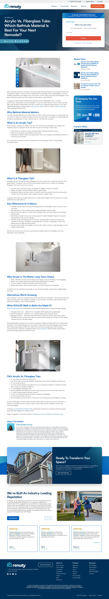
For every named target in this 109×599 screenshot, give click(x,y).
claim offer (87, 142)
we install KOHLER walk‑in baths (23, 409)
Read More (65, 542)
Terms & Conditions (87, 43)
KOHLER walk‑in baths (13, 308)
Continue (83, 38)
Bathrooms (75, 565)
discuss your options (38, 106)
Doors (74, 569)
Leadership (59, 571)
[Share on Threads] (20, 41)
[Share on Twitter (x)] (18, 41)
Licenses (91, 573)
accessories (43, 328)
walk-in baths (59, 106)
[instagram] (10, 574)
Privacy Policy (78, 43)
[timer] (88, 130)
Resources (74, 6)
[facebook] (8, 574)
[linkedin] (15, 574)
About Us (83, 6)
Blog (57, 577)
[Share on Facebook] (15, 41)
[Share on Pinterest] (22, 41)
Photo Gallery (92, 565)
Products (54, 6)
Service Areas (65, 6)
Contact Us (92, 569)
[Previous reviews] (46, 518)
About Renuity (60, 565)
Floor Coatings (76, 575)
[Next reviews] (50, 518)
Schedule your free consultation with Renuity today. (48, 414)
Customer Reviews (61, 573)
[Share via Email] (26, 41)
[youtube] (13, 574)
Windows (75, 567)
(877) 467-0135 (12, 571)
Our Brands (59, 569)
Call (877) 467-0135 (75, 1)
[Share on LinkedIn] (24, 41)
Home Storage (76, 577)
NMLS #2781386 (93, 571)
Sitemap (100, 595)
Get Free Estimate (97, 6)
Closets (75, 573)
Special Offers (90, 1)
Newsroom (59, 579)
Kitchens (75, 571)
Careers (101, 1)
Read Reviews (13, 518)
